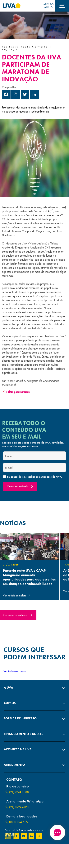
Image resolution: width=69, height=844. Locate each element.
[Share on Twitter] (25, 98)
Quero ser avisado (17, 486)
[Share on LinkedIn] (34, 98)
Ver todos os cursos (14, 671)
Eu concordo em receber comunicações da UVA (34, 477)
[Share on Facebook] (6, 98)
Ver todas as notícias (14, 615)
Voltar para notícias (18, 392)
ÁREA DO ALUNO (48, 6)
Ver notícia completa (14, 595)
